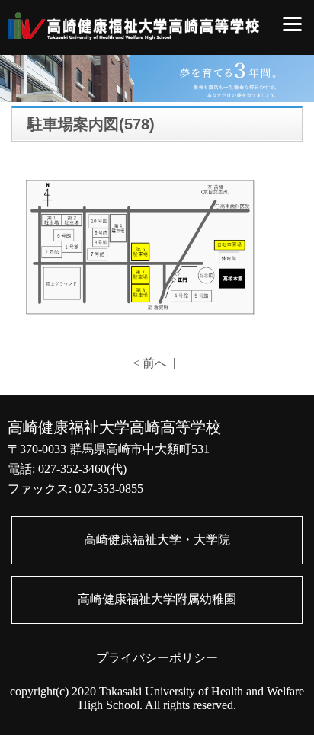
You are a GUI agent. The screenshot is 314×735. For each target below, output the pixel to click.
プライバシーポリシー (157, 657)
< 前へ (150, 362)
